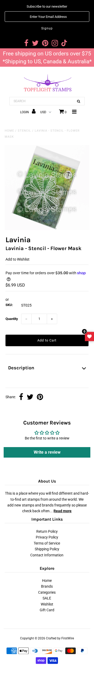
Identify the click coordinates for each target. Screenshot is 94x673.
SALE (47, 598)
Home (9, 130)
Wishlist (47, 604)
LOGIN (25, 112)
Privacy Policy (47, 537)
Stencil (24, 130)
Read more (63, 511)
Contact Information (46, 555)
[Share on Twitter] (30, 397)
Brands (47, 586)
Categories (47, 592)
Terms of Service (47, 543)
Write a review (47, 452)
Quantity (11, 319)
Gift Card (47, 610)
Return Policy (47, 531)
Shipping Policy (47, 549)
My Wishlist (89, 336)
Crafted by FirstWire (60, 638)
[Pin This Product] (40, 397)
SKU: (9, 305)
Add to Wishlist (17, 259)
